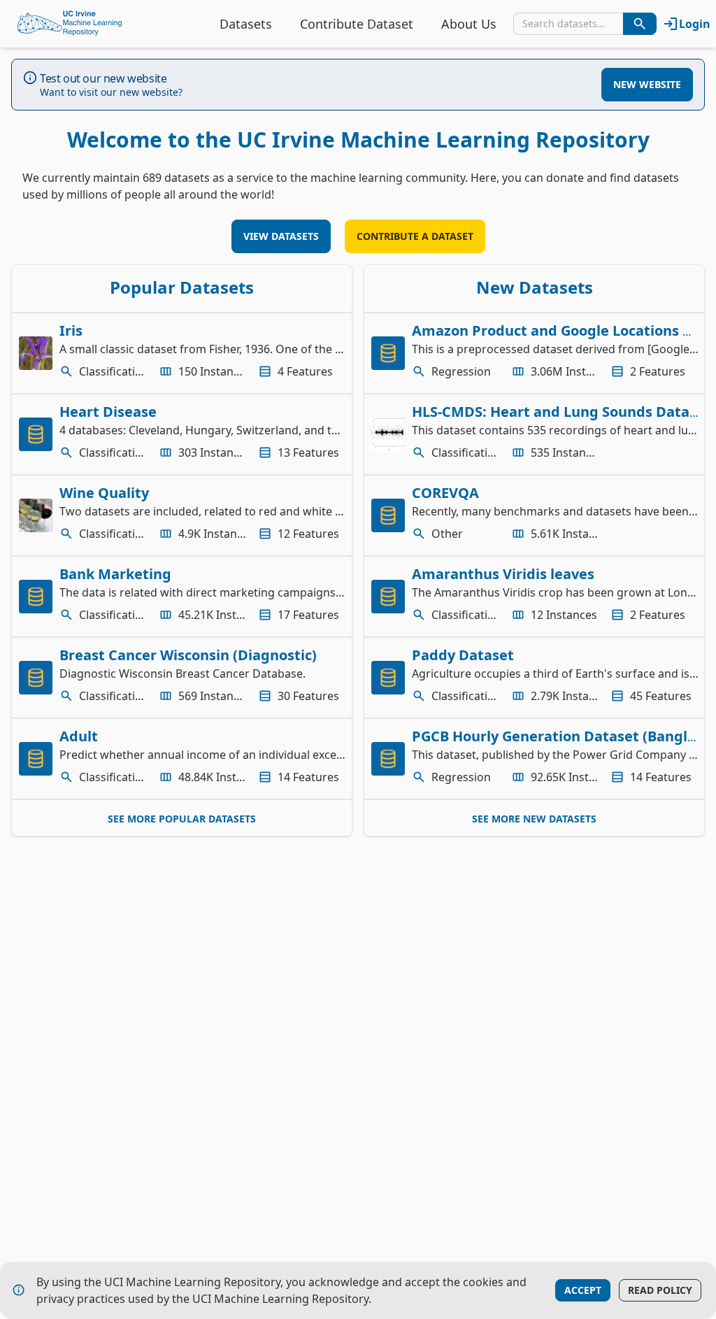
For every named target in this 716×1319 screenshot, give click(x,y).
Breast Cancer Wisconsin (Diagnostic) (188, 655)
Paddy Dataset (463, 655)
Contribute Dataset (356, 23)
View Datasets (281, 236)
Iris (71, 330)
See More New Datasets (534, 818)
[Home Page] (70, 24)
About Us (468, 23)
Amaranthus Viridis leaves (503, 573)
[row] (182, 353)
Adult (78, 736)
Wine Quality (104, 492)
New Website (647, 84)
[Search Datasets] (640, 24)
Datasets (246, 23)
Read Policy (660, 1290)
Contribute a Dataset (415, 236)
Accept (582, 1290)
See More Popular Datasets (182, 818)
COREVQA (445, 492)
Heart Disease (108, 411)
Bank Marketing (115, 573)
